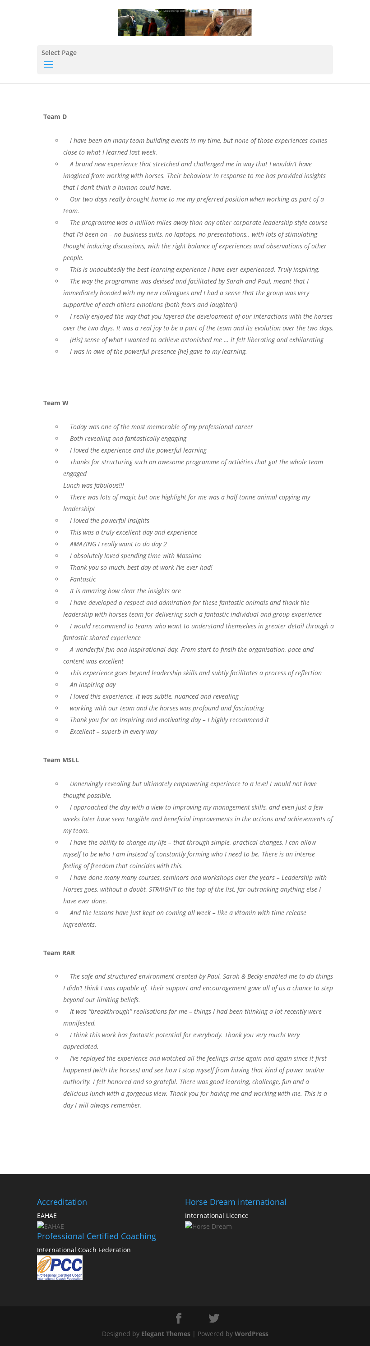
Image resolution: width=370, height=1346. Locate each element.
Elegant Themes (165, 1333)
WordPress (251, 1333)
